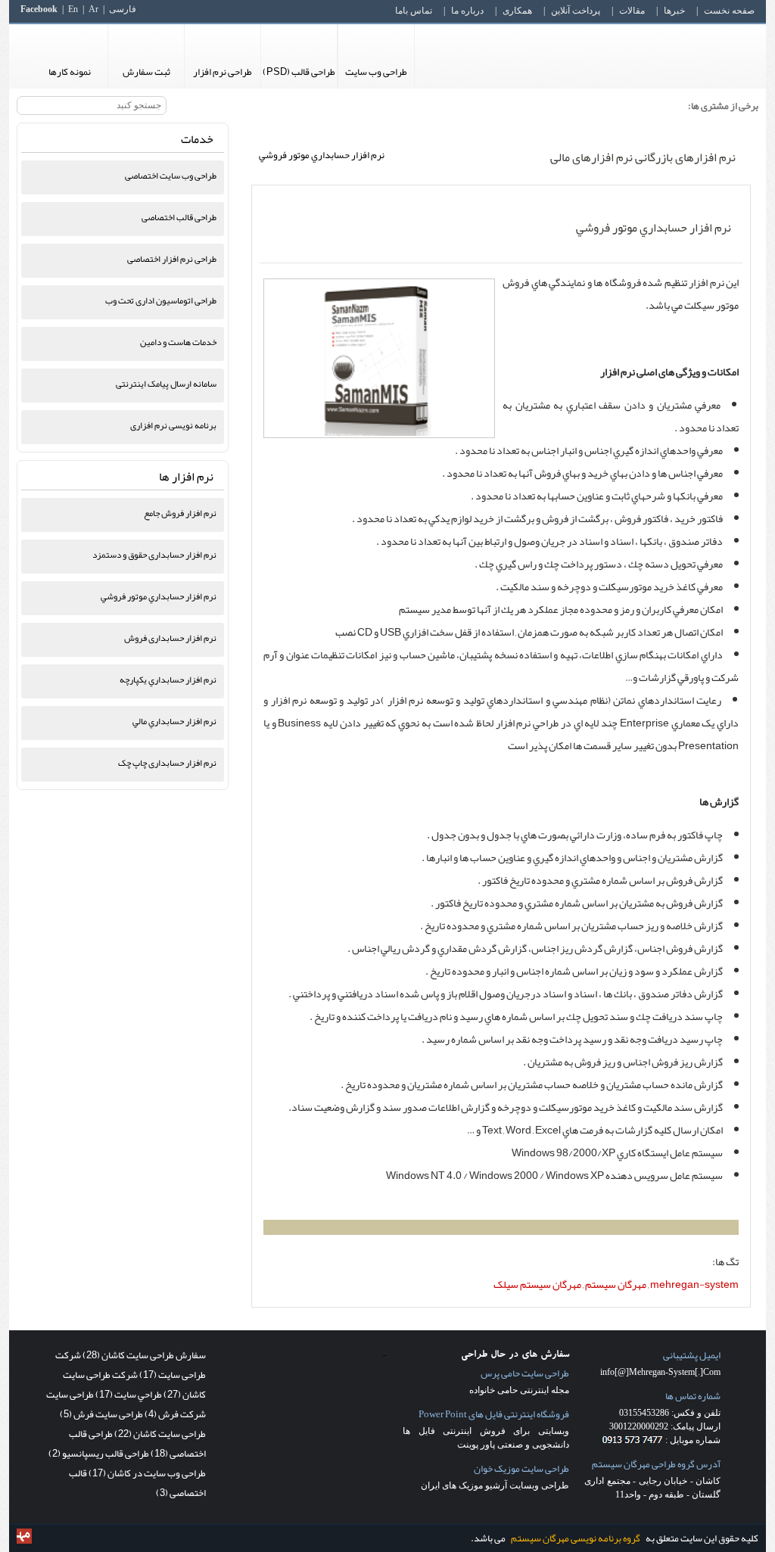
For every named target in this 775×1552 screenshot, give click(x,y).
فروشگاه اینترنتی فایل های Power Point (494, 1414)
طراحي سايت (128, 1394)
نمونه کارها (69, 72)
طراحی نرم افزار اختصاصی (171, 259)
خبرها (674, 10)
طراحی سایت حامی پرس (525, 1373)
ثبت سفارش (146, 72)
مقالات (632, 10)
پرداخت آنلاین (575, 10)
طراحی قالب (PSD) (299, 72)
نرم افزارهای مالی (591, 157)
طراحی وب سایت (376, 72)
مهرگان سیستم (615, 1284)
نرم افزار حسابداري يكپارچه (168, 679)
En (73, 9)
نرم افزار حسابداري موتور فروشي (653, 228)
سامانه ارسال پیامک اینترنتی (166, 384)
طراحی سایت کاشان (160, 1434)
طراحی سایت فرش (101, 1414)
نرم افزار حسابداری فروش (170, 638)
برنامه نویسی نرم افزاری (173, 425)
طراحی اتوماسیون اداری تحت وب (160, 300)
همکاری (517, 10)
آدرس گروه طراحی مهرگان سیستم (656, 1464)
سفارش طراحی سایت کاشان (144, 1355)
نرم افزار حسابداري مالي (174, 721)
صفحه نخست (729, 10)
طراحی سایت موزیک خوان (521, 1469)
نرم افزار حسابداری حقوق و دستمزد (154, 555)
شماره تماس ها (693, 1396)
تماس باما (413, 10)
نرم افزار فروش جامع (180, 513)
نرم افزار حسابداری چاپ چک (167, 763)
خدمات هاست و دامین (178, 342)
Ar (93, 9)
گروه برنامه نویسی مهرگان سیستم (575, 1538)
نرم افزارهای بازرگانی (685, 157)
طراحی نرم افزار (222, 72)
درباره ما (467, 10)
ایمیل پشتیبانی (692, 1355)
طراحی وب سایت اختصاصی (170, 175)
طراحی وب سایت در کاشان (147, 1473)
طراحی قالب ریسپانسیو (98, 1453)
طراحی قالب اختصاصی (179, 217)
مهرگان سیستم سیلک (537, 1284)
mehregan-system (694, 1284)
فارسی (122, 9)
